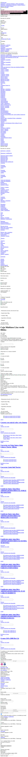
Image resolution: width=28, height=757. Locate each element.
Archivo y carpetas (5, 69)
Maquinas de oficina (5, 79)
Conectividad (3, 98)
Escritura (2, 72)
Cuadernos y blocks (5, 74)
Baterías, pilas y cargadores (7, 118)
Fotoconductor (4, 68)
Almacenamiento (4, 101)
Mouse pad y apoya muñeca (14, 114)
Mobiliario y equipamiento (6, 4)
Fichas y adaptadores (17, 118)
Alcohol (2, 137)
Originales (3, 59)
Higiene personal (4, 143)
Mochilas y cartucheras (5, 89)
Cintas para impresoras (6, 67)
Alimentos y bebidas (16, 4)
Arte (1, 84)
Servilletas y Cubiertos (5, 128)
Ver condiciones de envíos (6, 394)
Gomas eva (7, 85)
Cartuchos (3, 58)
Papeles (2, 138)
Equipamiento (4, 119)
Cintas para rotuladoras (16, 67)
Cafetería (2, 134)
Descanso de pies (4, 114)
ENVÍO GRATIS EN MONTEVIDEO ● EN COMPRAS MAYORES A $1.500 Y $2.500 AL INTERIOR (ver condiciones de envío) (13, 12)
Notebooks (3, 93)
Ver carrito (3, 731)
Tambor (2, 63)
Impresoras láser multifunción (7, 161)
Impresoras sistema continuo (7, 56)
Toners (2, 61)
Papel (2, 86)
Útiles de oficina (4, 76)
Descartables (3, 131)
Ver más (16, 57)
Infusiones (9, 123)
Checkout (3, 737)
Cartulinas (3, 85)
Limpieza (3, 141)
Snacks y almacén (4, 129)
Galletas (16, 123)
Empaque (3, 81)
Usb (4, 104)
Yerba (13, 123)
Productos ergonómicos (6, 113)
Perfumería (3, 136)
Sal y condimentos (4, 246)
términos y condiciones (9, 716)
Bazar (2, 126)
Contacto (11, 6)
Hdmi (2, 104)
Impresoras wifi (11, 57)
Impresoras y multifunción (6, 55)
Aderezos (3, 123)
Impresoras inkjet (23, 56)
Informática (3, 91)
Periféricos (3, 96)
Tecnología (21, 3)
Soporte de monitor (5, 228)
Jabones (10, 137)
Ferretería (3, 117)
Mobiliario (3, 108)
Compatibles (8, 59)
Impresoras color (4, 57)
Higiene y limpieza (5, 254)
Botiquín (6, 137)
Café (6, 123)
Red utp (7, 104)
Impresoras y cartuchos (5, 3)
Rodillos (22, 67)
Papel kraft (3, 82)
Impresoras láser (16, 56)
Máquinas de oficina (5, 80)
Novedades (7, 6)
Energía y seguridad (5, 106)
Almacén (2, 121)
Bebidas (2, 124)
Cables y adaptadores (5, 103)
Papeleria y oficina (15, 3)
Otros (2, 65)
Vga (10, 104)
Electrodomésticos (4, 110)
